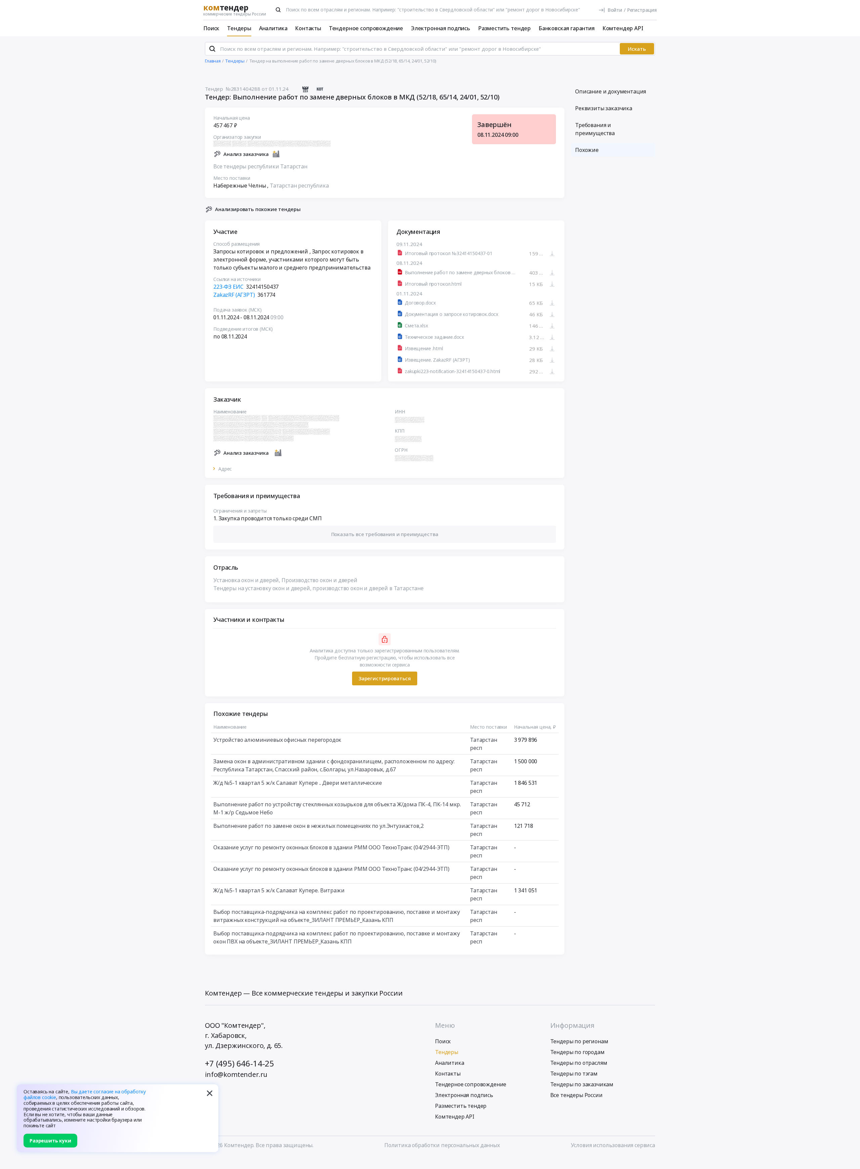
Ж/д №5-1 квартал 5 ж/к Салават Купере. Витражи (279, 890)
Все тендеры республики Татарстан (260, 166)
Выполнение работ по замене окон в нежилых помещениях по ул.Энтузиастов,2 (318, 826)
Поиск (211, 28)
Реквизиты (603, 108)
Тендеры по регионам (579, 1041)
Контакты (308, 28)
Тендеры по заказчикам (582, 1084)
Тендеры (239, 28)
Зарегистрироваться (384, 678)
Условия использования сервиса (613, 1145)
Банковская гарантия (567, 28)
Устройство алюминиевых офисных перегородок (277, 739)
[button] (384, 534)
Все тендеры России (576, 1095)
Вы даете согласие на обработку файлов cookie (85, 1094)
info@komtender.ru (236, 1074)
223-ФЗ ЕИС (228, 286)
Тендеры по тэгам (574, 1073)
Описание (610, 91)
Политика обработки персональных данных (442, 1145)
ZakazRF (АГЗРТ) (234, 294)
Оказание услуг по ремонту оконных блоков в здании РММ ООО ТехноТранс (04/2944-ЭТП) (331, 847)
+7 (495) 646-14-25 (239, 1063)
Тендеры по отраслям (578, 1062)
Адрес (225, 469)
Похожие (587, 150)
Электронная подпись (440, 28)
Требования (595, 129)
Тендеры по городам (577, 1052)
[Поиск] (278, 9)
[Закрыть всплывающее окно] (209, 1093)
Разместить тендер (504, 28)
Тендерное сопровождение (366, 28)
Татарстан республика (299, 185)
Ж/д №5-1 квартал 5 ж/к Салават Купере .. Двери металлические (297, 783)
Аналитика (273, 28)
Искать (637, 48)
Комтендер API (622, 28)
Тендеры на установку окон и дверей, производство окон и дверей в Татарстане (318, 588)
